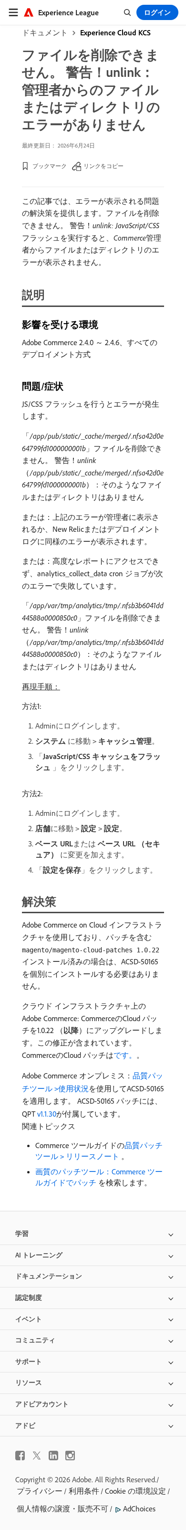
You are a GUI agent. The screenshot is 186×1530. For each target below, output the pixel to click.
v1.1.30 (46, 1113)
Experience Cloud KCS (115, 32)
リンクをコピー (103, 165)
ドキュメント (45, 32)
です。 (125, 1055)
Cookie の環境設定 (135, 1491)
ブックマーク (49, 165)
